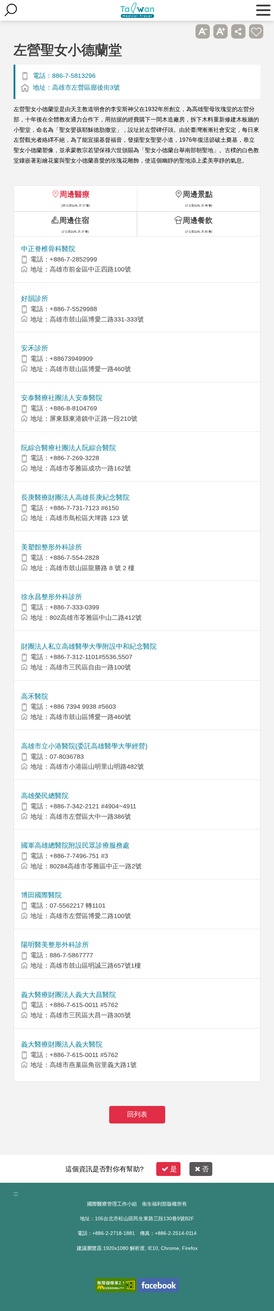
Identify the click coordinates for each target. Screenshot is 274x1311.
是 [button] (173, 1169)
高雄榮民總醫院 (44, 795)
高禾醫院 (34, 696)
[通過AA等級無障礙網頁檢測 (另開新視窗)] (115, 1285)
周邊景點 (198, 194)
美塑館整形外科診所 (51, 547)
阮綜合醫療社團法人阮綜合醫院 (68, 448)
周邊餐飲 (198, 220)
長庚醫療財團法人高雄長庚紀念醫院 (75, 497)
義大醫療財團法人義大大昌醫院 (68, 994)
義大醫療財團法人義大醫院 (61, 1044)
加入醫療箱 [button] (256, 31)
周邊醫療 (75, 194)
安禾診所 (34, 348)
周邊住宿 (74, 220)
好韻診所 (34, 298)
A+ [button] (220, 31)
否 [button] (205, 1169)
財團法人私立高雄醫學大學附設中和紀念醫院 (89, 646)
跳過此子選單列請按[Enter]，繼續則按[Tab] (185, 31)
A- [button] (203, 31)
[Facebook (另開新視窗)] (158, 1285)
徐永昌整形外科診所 (51, 596)
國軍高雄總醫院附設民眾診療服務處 (75, 845)
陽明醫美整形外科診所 (55, 944)
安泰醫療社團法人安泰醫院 (61, 398)
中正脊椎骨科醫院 (48, 249)
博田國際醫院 (41, 895)
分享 (238, 31)
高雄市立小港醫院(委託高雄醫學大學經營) (84, 746)
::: (16, 1194)
